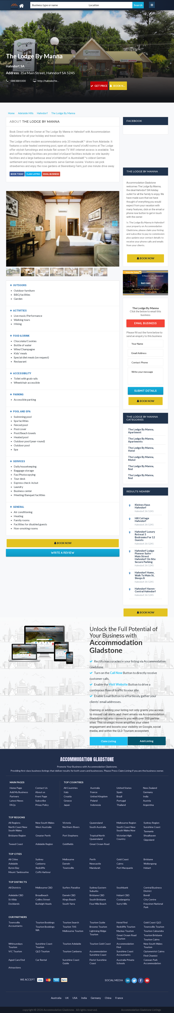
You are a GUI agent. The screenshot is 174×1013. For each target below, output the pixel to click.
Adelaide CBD (15, 895)
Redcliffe (40, 867)
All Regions (14, 822)
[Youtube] (147, 980)
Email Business (51, 174)
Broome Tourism (98, 926)
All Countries (71, 787)
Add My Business (19, 792)
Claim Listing (33, 174)
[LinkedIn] (128, 980)
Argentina (148, 804)
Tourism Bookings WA (45, 928)
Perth (93, 859)
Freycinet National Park (153, 905)
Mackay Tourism (125, 930)
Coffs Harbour (43, 872)
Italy (66, 792)
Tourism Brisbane (153, 935)
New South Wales (45, 822)
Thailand (121, 804)
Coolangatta (123, 899)
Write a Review (62, 531)
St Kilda (12, 899)
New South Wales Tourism (153, 945)
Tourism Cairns (152, 939)
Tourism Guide (97, 922)
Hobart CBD (123, 895)
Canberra (40, 863)
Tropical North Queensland (97, 837)
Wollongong (150, 863)
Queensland (96, 822)
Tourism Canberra (72, 951)
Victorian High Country (124, 837)
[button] (14, 218)
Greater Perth (43, 835)
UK (67, 997)
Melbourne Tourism (73, 930)
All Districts (14, 887)
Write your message (142, 371)
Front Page (41, 796)
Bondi (147, 895)
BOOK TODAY (17, 174)
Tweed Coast (15, 844)
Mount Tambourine (18, 872)
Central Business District (153, 889)
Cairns (120, 863)
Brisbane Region (17, 835)
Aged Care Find (16, 959)
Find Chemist (151, 955)
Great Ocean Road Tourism (126, 937)
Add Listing (146, 741)
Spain (119, 792)
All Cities (13, 859)
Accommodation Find (125, 945)
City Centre (150, 899)
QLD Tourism (43, 951)
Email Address (139, 353)
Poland (94, 800)
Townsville (68, 867)
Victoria (67, 822)
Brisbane (148, 859)
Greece (68, 800)
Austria (147, 800)
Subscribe (40, 800)
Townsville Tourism (154, 926)
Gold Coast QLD (152, 922)
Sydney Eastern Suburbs (98, 889)
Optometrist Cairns (154, 951)
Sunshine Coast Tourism (44, 945)
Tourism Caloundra (154, 930)
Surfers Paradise (71, 887)
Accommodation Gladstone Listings (141, 1009)
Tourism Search (71, 922)
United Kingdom (99, 796)
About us (40, 792)
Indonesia (95, 804)
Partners (14, 796)
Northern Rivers (71, 827)
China (108, 997)
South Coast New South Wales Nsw (126, 829)
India (145, 796)
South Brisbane (98, 899)
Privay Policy (42, 804)
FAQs (13, 804)
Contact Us (41, 787)
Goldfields (68, 844)
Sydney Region (151, 822)
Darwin (66, 863)
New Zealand (150, 787)
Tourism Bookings (45, 922)
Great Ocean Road (99, 844)
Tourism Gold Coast (100, 943)
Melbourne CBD (44, 887)
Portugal (121, 800)
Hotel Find (122, 922)
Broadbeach (42, 895)
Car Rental (41, 959)
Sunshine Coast (152, 827)
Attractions (14, 967)
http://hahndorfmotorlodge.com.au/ (57, 80)
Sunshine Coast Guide (71, 961)
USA (75, 997)
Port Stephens (70, 835)
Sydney (39, 859)
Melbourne (68, 859)
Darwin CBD (69, 895)
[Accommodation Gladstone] (31, 6)
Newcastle (95, 863)
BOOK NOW (120, 85)
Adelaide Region (44, 844)
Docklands (14, 903)
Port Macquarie (125, 867)
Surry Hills (122, 903)
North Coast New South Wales (17, 829)
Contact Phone (140, 362)
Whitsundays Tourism (15, 945)
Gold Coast (123, 859)
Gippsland (149, 839)
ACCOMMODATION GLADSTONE (87, 759)
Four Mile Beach (98, 903)
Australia (95, 787)
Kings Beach (69, 899)
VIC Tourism (15, 951)
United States (124, 787)
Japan (67, 804)
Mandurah (95, 867)
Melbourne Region (126, 822)
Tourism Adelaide (72, 943)
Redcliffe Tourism (126, 926)
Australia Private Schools (125, 961)
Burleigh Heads (44, 903)
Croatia (68, 796)
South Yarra (69, 903)
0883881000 (18, 80)
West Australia (43, 827)
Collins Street (43, 899)
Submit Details (145, 390)
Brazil (119, 796)
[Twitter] (134, 980)
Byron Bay (13, 867)
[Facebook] (141, 980)
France (93, 792)
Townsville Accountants (15, 924)
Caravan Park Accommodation (152, 961)
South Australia (98, 827)
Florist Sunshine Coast (98, 961)
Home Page (16, 787)
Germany (148, 792)
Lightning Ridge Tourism (98, 932)
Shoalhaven (150, 835)
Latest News (16, 800)
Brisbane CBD (97, 895)
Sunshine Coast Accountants (125, 953)
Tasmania (148, 831)
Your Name (137, 343)
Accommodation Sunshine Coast (98, 953)
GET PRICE (100, 85)
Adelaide (13, 863)
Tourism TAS (69, 926)
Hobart (147, 867)
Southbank (122, 887)
